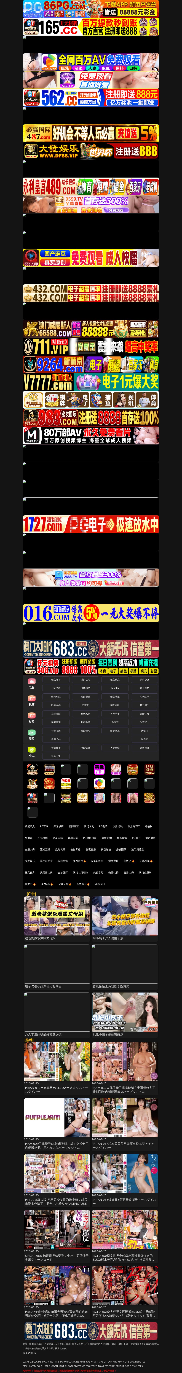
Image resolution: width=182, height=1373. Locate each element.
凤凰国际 (73, 838)
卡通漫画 (56, 730)
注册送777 (134, 826)
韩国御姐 (85, 696)
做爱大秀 (113, 872)
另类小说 (56, 756)
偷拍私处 (76, 849)
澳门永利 (89, 826)
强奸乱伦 (85, 679)
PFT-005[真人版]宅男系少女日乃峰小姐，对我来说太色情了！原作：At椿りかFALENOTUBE (56, 1202)
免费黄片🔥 (83, 884)
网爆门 (144, 730)
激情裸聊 (113, 861)
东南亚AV (144, 696)
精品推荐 (56, 679)
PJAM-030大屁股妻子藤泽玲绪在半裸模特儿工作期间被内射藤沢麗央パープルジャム (124, 1090)
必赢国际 (58, 838)
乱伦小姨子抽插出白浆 (108, 1034)
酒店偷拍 (151, 838)
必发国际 (121, 849)
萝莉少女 (144, 679)
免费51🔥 (129, 861)
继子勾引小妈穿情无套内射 (43, 986)
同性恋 (144, 739)
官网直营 (74, 826)
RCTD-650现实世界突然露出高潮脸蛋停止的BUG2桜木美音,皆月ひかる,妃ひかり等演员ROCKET (123, 1259)
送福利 (148, 826)
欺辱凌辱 (56, 705)
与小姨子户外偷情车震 (108, 938)
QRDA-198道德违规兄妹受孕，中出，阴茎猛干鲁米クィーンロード (57, 1258)
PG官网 (44, 826)
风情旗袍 (56, 722)
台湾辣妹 (56, 696)
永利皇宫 (63, 861)
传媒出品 (56, 739)
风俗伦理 (144, 747)
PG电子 (103, 826)
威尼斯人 (30, 826)
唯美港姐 (115, 696)
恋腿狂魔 (144, 713)
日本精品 (85, 688)
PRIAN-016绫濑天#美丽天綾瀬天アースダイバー (124, 1202)
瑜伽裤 (114, 722)
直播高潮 (107, 838)
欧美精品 (115, 679)
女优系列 (85, 713)
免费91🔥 (30, 884)
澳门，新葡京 (80, 872)
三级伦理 (56, 688)
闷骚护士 (144, 722)
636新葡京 (97, 861)
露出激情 (85, 730)
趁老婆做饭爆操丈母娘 (40, 938)
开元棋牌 (58, 826)
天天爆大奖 (46, 872)
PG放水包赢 (90, 838)
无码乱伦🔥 (146, 861)
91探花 (85, 705)
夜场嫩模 (106, 849)
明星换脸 (85, 722)
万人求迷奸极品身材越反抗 (43, 1034)
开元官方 (30, 872)
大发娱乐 (30, 861)
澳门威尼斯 (145, 872)
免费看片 (98, 872)
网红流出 (115, 705)
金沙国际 (63, 872)
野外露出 (144, 705)
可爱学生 (115, 713)
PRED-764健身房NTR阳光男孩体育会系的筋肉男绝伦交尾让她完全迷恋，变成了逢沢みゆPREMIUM (56, 1315)
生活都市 (56, 747)
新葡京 (28, 838)
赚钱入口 (100, 884)
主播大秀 (30, 849)
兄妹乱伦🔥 (65, 884)
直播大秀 (129, 872)
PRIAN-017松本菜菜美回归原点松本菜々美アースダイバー (123, 1146)
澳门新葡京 (137, 849)
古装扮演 (56, 713)
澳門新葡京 (46, 861)
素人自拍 (144, 688)
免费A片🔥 (47, 884)
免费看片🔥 (79, 861)
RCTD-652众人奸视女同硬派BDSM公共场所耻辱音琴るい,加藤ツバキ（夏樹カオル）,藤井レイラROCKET (124, 1315)
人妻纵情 (115, 747)
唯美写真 (115, 730)
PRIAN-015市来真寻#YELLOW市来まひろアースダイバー (56, 1090)
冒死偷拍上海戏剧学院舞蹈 (111, 986)
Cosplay (115, 688)
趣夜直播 (91, 849)
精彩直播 (122, 838)
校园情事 (85, 747)
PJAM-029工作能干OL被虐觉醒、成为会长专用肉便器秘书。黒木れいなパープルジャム (57, 1146)
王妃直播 (45, 849)
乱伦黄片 (60, 849)
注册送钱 (118, 826)
